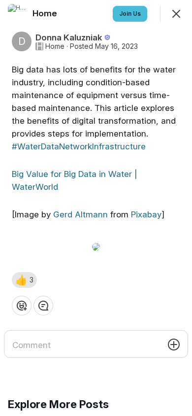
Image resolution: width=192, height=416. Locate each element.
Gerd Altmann (80, 214)
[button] (24, 280)
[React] (21, 305)
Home (54, 46)
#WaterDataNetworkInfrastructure (79, 146)
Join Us (130, 13)
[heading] (45, 13)
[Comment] (43, 305)
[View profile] (18, 14)
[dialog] (96, 208)
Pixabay (146, 214)
